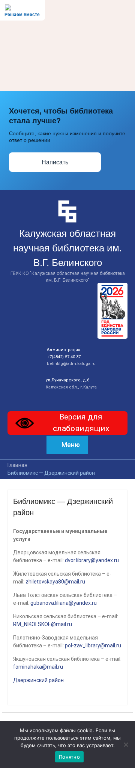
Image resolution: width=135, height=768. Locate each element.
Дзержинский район (38, 680)
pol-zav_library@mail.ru (93, 645)
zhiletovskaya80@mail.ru (55, 582)
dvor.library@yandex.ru (92, 560)
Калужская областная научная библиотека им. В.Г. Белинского (67, 248)
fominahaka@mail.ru (38, 667)
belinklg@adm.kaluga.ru (71, 363)
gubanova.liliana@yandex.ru (63, 603)
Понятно (69, 757)
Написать (55, 162)
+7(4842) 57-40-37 (64, 356)
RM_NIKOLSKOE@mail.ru (42, 624)
